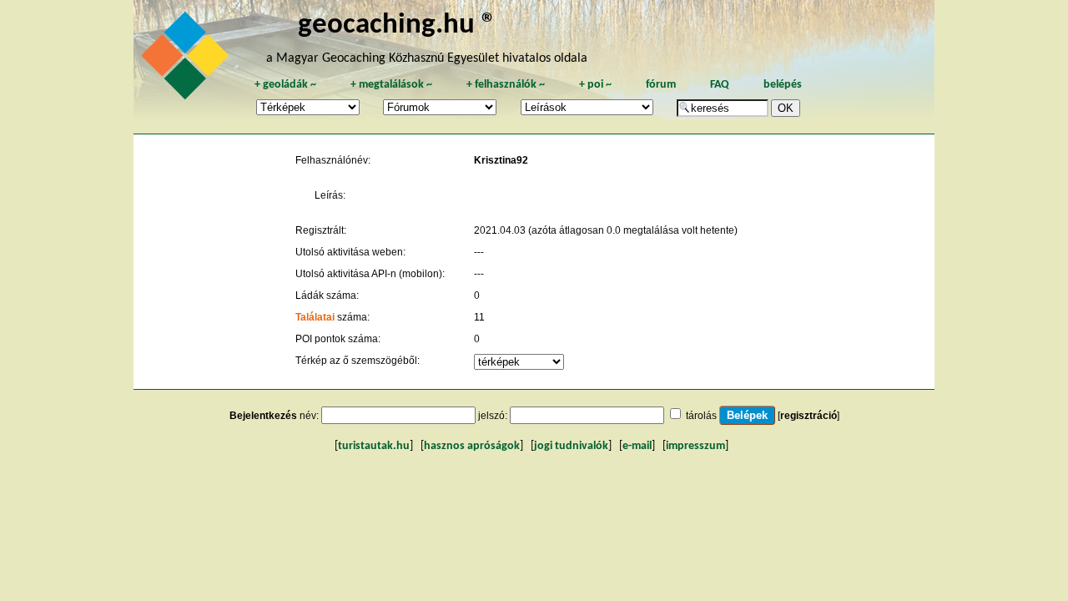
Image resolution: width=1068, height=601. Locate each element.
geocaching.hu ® (397, 25)
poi (595, 84)
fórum (661, 84)
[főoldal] (188, 60)
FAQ (719, 84)
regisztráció (808, 416)
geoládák (285, 84)
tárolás (701, 416)
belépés (782, 84)
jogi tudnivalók (571, 446)
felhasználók (506, 84)
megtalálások (391, 84)
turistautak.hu (374, 446)
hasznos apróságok (472, 446)
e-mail (637, 446)
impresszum (695, 446)
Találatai (315, 317)
